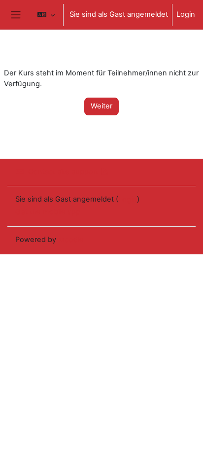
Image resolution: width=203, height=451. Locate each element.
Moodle (71, 239)
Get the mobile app (47, 212)
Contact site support (63, 171)
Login (185, 14)
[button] (46, 15)
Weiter (101, 106)
